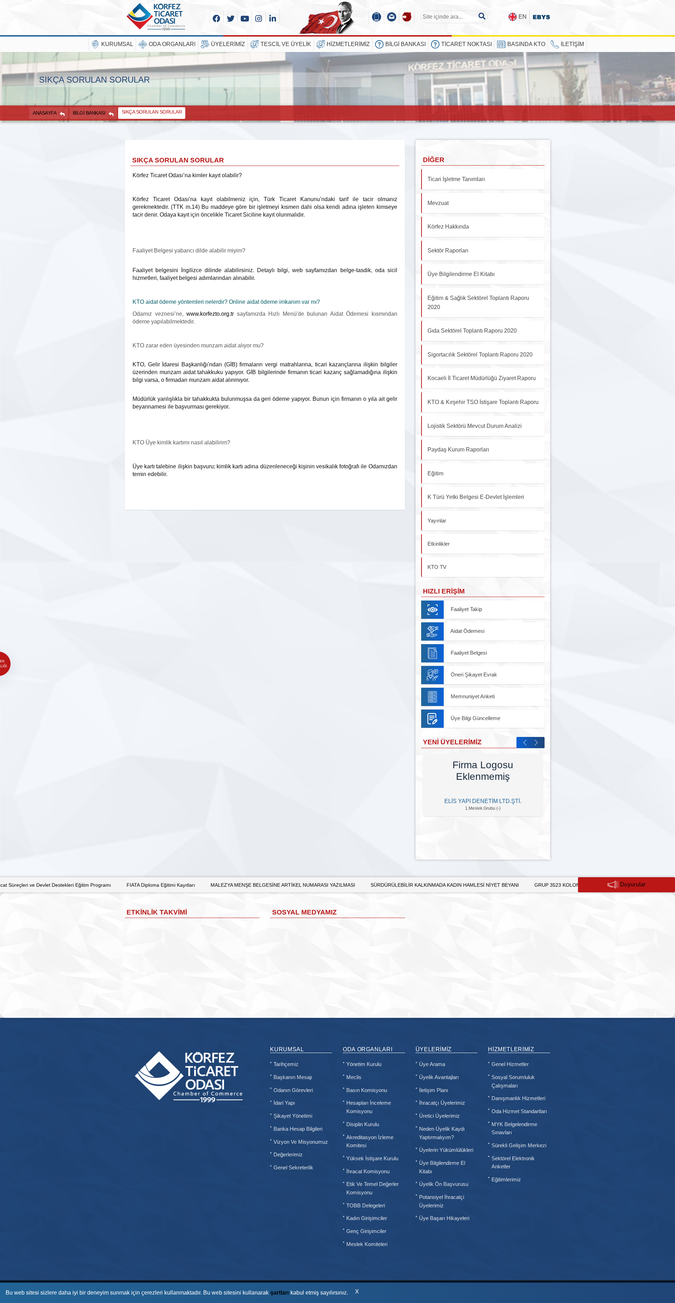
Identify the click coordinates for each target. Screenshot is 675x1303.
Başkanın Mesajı (293, 1077)
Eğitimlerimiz (506, 1179)
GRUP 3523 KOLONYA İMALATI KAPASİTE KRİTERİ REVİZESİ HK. (523, 885)
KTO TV (437, 567)
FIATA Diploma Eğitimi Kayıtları (75, 885)
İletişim (572, 44)
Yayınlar (437, 521)
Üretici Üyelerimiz (439, 1116)
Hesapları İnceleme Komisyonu (368, 1107)
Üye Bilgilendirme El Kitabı (442, 1167)
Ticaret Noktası (466, 44)
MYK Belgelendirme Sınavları (514, 1129)
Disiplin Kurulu (362, 1124)
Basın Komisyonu (366, 1090)
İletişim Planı (433, 1090)
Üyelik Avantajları (439, 1077)
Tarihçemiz (286, 1064)
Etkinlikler (439, 544)
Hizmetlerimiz (348, 44)
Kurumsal (117, 44)
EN (523, 17)
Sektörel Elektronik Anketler (513, 1163)
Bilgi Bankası (405, 44)
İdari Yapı (284, 1103)
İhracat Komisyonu (368, 1171)
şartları (279, 1293)
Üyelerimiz (228, 44)
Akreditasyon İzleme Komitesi (369, 1142)
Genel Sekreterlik (293, 1167)
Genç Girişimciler (366, 1231)
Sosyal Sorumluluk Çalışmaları (513, 1081)
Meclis (353, 1077)
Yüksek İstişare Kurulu (372, 1158)
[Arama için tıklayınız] (482, 16)
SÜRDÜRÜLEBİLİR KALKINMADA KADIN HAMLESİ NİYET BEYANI (359, 885)
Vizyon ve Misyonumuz (301, 1142)
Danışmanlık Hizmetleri (518, 1098)
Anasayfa (44, 113)
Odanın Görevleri (293, 1090)
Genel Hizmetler (510, 1064)
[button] (525, 742)
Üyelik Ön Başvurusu (443, 1184)
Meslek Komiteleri (366, 1244)
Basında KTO (526, 44)
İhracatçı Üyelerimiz (442, 1103)
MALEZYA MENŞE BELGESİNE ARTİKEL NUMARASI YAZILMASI (197, 885)
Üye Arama (432, 1064)
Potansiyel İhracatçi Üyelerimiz (441, 1201)
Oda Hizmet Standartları (519, 1111)
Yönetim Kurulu (363, 1064)
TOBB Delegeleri (365, 1205)
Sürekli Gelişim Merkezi (518, 1145)
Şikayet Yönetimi (293, 1116)
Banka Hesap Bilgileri (298, 1129)
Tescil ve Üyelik (286, 44)
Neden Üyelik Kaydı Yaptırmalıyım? (442, 1133)
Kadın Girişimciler (366, 1218)
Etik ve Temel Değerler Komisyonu (372, 1188)
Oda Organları (172, 44)
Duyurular (632, 884)
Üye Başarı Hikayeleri (444, 1218)
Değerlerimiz (288, 1154)
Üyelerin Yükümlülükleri (446, 1150)
